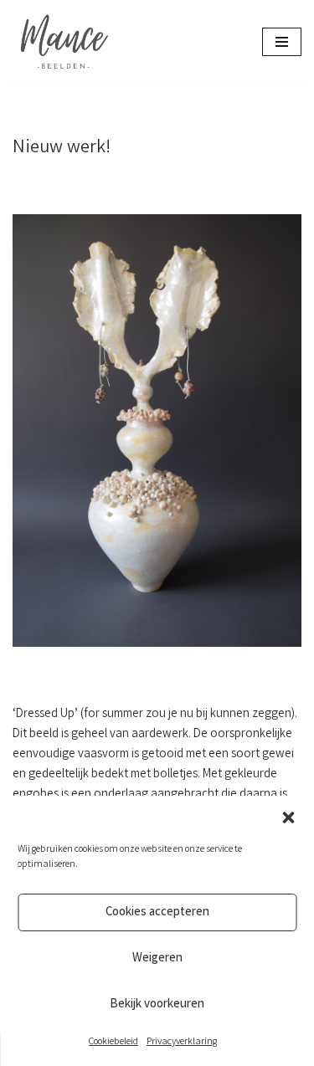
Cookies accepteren (157, 913)
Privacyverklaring (182, 1042)
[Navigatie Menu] (281, 42)
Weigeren (157, 959)
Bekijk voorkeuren (157, 1005)
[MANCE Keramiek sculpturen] (63, 42)
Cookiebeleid (113, 1042)
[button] (288, 817)
